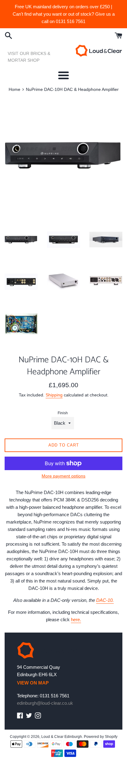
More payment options (63, 476)
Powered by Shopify (100, 737)
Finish (63, 413)
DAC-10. (105, 600)
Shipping (54, 394)
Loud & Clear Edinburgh (61, 737)
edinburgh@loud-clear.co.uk (45, 703)
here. (76, 619)
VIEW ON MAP (33, 682)
